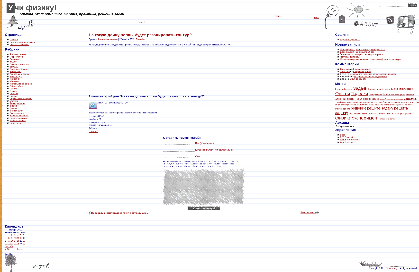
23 (12, 243)
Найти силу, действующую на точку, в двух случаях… (119, 213)
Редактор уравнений (350, 39)
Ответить (93, 131)
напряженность (400, 105)
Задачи (13, 61)
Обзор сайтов (16, 86)
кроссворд (351, 105)
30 (12, 246)
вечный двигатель (387, 99)
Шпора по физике (362, 69)
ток (398, 113)
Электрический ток (19, 115)
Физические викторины (394, 94)
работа (346, 109)
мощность (379, 105)
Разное (13, 96)
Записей (346, 137)
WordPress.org (347, 142)
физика (13, 106)
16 (12, 241)
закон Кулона (340, 102)
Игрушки (14, 66)
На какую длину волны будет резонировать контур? (140, 35)
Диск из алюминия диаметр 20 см (357, 52)
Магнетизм (15, 79)
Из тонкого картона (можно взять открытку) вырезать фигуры (370, 59)
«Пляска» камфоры (349, 57)
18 (18, 241)
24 (15, 243)
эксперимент (365, 117)
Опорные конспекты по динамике (370, 76)
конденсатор (340, 105)
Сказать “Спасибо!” (19, 44)
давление (399, 99)
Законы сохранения (19, 64)
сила (370, 113)
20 (24, 241)
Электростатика (18, 120)
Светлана (345, 69)
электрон (383, 119)
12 (21, 238)
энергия (391, 119)
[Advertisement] (18, 175)
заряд (367, 102)
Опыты (13, 91)
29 (9, 246)
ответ (410, 105)
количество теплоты (408, 102)
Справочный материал (21, 98)
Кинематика (15, 71)
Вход (342, 135)
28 (6, 246)
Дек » (19, 249)
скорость (391, 113)
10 (15, 238)
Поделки (14, 93)
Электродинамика (18, 118)
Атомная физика (18, 54)
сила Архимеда (379, 113)
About (366, 24)
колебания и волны (388, 102)
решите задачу (380, 108)
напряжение (389, 105)
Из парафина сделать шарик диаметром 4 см (362, 49)
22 (9, 243)
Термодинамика (17, 103)
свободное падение (358, 113)
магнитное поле (365, 104)
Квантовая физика (19, 69)
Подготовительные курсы (22, 42)
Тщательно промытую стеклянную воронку (361, 54)
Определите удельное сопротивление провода (373, 74)
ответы (338, 109)
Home (341, 19)
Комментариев (350, 139)
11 (18, 238)
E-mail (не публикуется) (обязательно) (214, 150)
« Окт (8, 249)
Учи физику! (32, 7)
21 (6, 243)
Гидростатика (16, 57)
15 (9, 241)
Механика (14, 81)
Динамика (14, 59)
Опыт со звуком (358, 79)
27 (24, 243)
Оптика (13, 88)
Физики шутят (16, 111)
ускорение (406, 113)
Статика (14, 101)
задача (410, 98)
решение (358, 108)
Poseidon (140, 39)
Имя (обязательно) (204, 143)
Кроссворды (16, 76)
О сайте (14, 39)
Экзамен (410, 94)
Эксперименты (17, 113)
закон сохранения (355, 102)
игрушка (374, 102)
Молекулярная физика (21, 84)
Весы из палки (308, 212)
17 (15, 241)
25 (18, 243)
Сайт (197, 156)
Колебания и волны (19, 74)
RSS (390, 20)
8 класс (339, 89)
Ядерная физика (18, 123)
